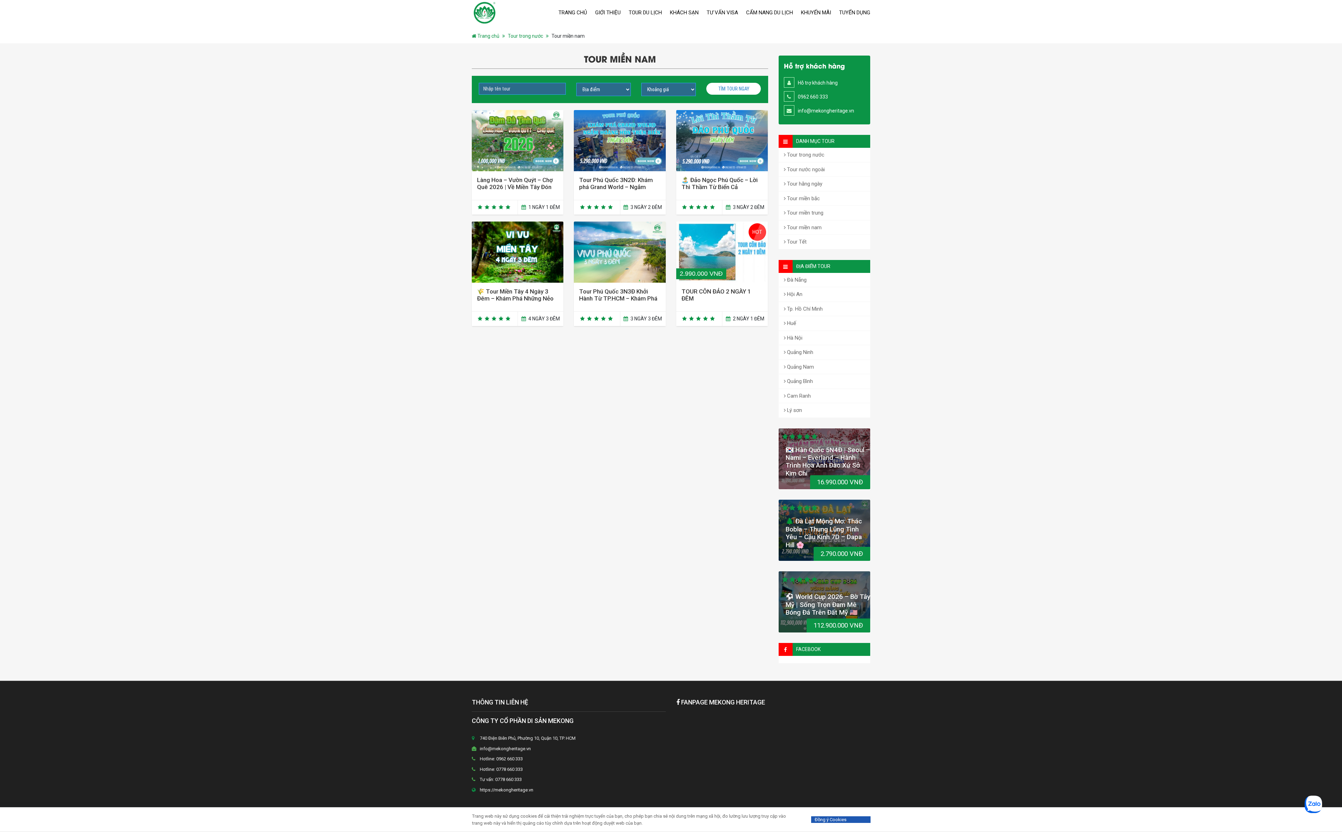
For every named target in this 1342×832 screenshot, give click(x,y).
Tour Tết (796, 242)
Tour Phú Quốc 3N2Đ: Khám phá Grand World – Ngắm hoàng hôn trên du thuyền (616, 186)
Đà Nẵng (796, 280)
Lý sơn (794, 410)
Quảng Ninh (799, 352)
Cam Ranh (798, 396)
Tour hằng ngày (804, 184)
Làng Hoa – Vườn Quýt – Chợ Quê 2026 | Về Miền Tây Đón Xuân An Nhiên (515, 186)
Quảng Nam (800, 367)
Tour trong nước (525, 36)
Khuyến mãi (816, 12)
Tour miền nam (804, 227)
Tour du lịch (645, 12)
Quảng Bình (799, 381)
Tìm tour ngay (733, 89)
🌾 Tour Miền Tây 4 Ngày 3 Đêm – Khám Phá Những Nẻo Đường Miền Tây (515, 298)
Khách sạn (684, 12)
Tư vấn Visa (722, 12)
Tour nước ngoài (805, 169)
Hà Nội (794, 338)
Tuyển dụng (854, 12)
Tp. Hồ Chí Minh (804, 309)
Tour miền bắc (803, 198)
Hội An (794, 294)
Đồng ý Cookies (830, 819)
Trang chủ (572, 12)
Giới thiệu (608, 12)
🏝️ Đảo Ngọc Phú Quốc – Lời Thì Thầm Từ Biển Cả (719, 183)
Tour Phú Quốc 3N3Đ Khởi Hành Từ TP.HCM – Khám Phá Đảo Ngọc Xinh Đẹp (618, 298)
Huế (791, 323)
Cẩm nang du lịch (769, 12)
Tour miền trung (804, 213)
